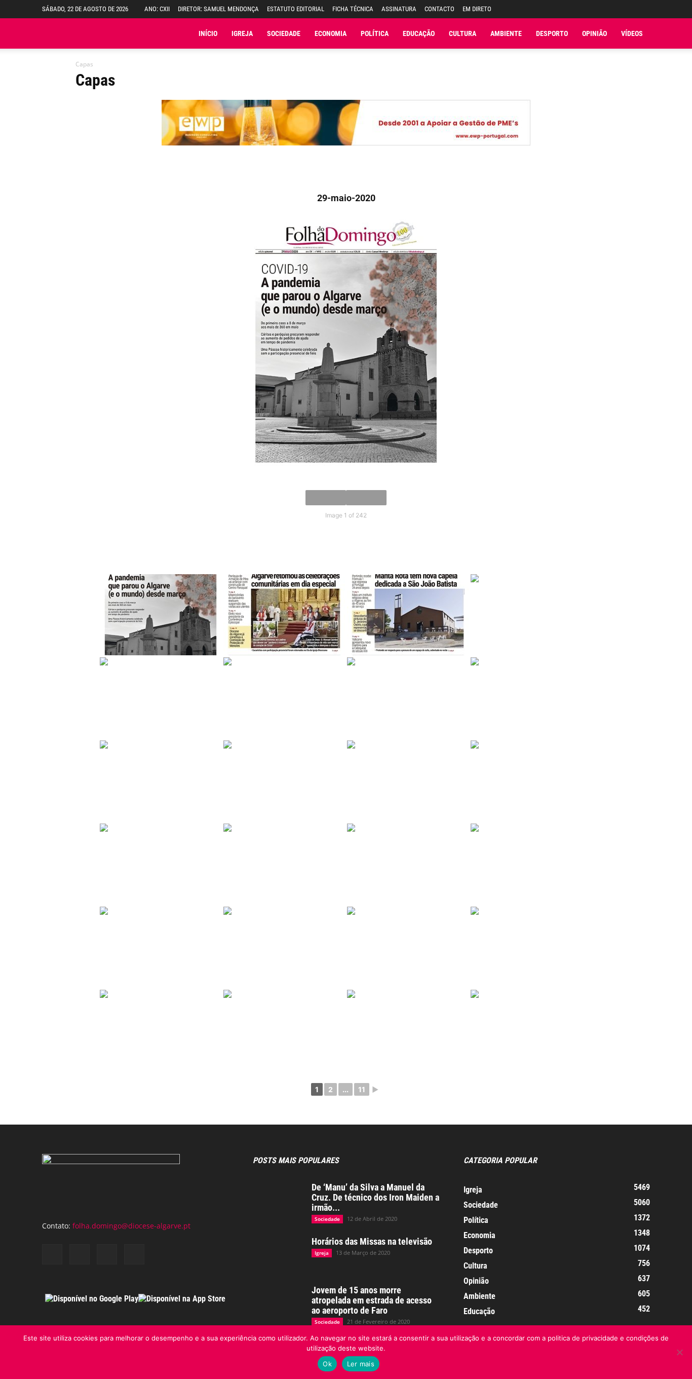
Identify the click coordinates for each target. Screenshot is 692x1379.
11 (361, 1089)
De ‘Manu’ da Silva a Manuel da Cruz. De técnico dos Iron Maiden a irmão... (375, 1197)
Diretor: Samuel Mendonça (218, 9)
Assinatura (398, 9)
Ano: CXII (157, 9)
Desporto (552, 33)
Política (375, 33)
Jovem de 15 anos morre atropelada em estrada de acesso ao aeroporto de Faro (372, 1300)
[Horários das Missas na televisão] (278, 1254)
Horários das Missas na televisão (372, 1241)
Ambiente (506, 33)
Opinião (594, 33)
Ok (327, 1364)
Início (208, 33)
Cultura (462, 33)
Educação (419, 33)
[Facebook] (52, 1254)
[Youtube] (134, 1254)
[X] (107, 1254)
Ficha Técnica (352, 9)
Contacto (439, 9)
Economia (331, 33)
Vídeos (632, 33)
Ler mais (360, 1364)
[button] (642, 9)
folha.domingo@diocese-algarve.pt (131, 1226)
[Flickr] (79, 1254)
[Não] (679, 1352)
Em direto (477, 9)
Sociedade (283, 33)
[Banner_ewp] (346, 153)
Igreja (242, 33)
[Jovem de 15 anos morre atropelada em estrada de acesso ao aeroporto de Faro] (278, 1303)
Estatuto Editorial (295, 9)
